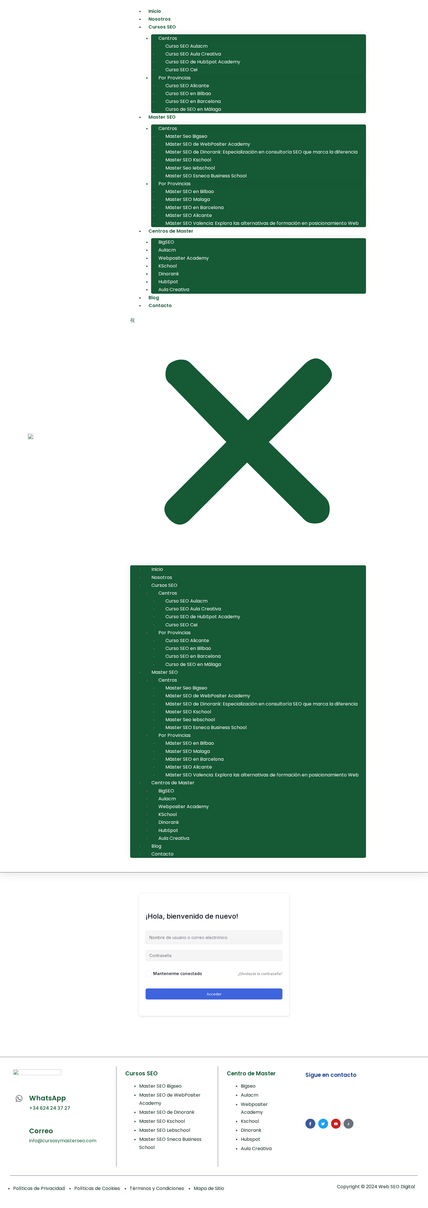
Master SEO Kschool (188, 159)
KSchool (167, 266)
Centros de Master (170, 231)
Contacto (160, 305)
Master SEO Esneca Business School (206, 175)
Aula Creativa (173, 289)
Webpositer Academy (183, 258)
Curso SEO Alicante (187, 85)
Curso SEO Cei (181, 69)
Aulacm (167, 250)
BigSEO (166, 242)
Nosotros (159, 19)
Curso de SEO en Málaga (193, 109)
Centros (167, 38)
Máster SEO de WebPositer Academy (207, 144)
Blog (153, 297)
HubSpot (168, 281)
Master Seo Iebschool (190, 168)
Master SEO (162, 117)
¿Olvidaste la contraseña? (260, 973)
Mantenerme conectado (177, 973)
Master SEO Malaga (188, 199)
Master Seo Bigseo (186, 136)
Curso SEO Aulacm (186, 46)
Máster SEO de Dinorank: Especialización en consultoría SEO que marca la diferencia (261, 152)
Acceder (214, 994)
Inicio (154, 11)
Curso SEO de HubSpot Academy (202, 61)
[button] (248, 439)
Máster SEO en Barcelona (194, 207)
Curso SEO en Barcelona (193, 101)
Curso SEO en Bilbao (188, 93)
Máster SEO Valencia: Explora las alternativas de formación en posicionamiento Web (262, 223)
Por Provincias (174, 77)
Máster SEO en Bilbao (189, 191)
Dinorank (168, 273)
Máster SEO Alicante (188, 215)
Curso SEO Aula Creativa (193, 54)
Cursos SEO (162, 27)
